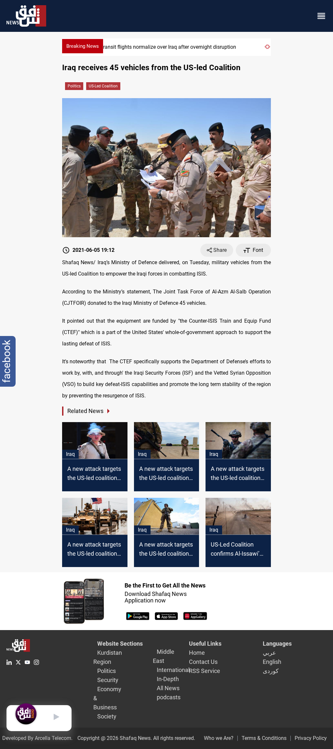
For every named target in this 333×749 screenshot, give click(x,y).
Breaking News (82, 46)
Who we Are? (218, 738)
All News (168, 688)
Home (197, 652)
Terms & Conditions (264, 738)
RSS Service (204, 670)
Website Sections (120, 643)
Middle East (163, 656)
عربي (269, 652)
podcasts (168, 697)
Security (107, 680)
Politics (74, 86)
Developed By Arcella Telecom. (37, 738)
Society (106, 716)
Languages (277, 643)
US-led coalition (103, 86)
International (173, 669)
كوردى (271, 670)
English (272, 661)
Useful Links (205, 643)
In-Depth (168, 679)
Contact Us (203, 661)
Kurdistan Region (107, 657)
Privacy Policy (311, 738)
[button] (266, 49)
